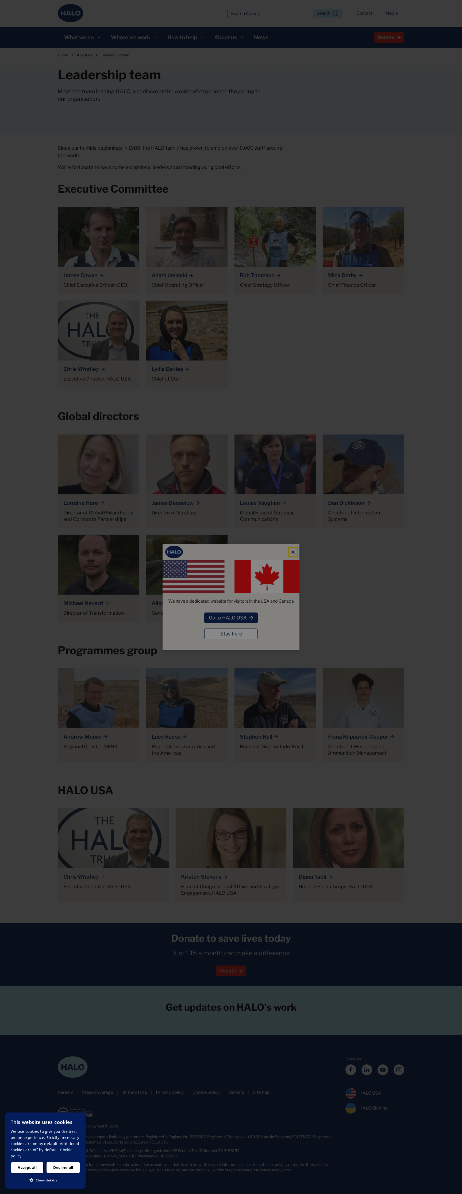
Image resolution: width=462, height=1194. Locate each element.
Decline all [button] (63, 1167)
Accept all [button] (27, 1167)
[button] (45, 1180)
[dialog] (45, 1150)
